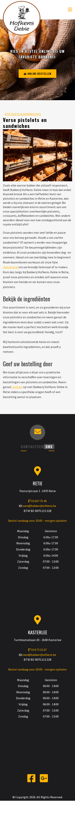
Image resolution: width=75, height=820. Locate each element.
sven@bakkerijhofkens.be (39, 506)
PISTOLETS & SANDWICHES (23, 114)
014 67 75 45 (39, 501)
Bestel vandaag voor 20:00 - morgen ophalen (37, 521)
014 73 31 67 (39, 650)
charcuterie (10, 267)
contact (17, 387)
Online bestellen (39, 74)
